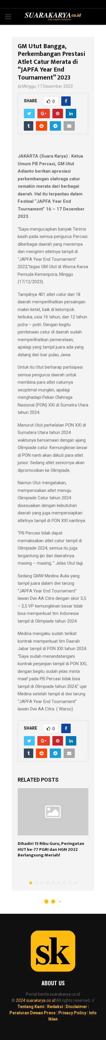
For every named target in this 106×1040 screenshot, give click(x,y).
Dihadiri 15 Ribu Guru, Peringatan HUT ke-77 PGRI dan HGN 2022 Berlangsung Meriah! (51, 849)
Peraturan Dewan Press (32, 1012)
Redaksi (55, 1006)
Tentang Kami (30, 1006)
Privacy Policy (72, 1012)
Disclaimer (76, 1006)
